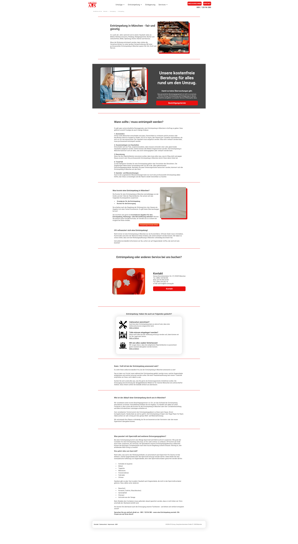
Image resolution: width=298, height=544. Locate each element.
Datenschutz (103, 524)
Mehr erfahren (134, 328)
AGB (116, 524)
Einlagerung (150, 5)
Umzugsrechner (194, 4)
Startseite (105, 11)
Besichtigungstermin (177, 103)
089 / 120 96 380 (204, 7)
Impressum (111, 524)
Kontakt (207, 4)
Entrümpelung (121, 11)
